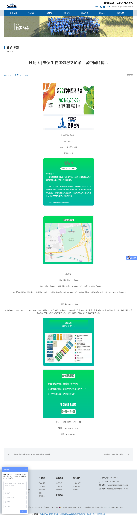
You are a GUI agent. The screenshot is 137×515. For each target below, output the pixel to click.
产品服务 (31, 13)
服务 (40, 493)
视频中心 (42, 496)
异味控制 (42, 486)
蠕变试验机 (101, 514)
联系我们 (102, 13)
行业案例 (59, 486)
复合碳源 (79, 514)
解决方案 (49, 13)
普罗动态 (120, 13)
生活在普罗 (77, 486)
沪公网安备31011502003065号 (71, 507)
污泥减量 (42, 489)
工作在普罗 (77, 483)
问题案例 (59, 489)
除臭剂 (42, 514)
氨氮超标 (64, 514)
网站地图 (88, 507)
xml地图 (100, 507)
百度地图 (95, 507)
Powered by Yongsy (117, 507)
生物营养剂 (57, 514)
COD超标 (70, 514)
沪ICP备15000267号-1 (51, 507)
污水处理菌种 (49, 514)
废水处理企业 (92, 514)
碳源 (74, 514)
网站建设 (107, 507)
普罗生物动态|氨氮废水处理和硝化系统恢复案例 (31, 454)
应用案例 (66, 13)
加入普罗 (84, 13)
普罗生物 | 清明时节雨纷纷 (114, 454)
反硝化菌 (85, 514)
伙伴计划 (76, 489)
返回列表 (130, 75)
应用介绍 (59, 483)
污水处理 (42, 483)
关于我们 (13, 13)
